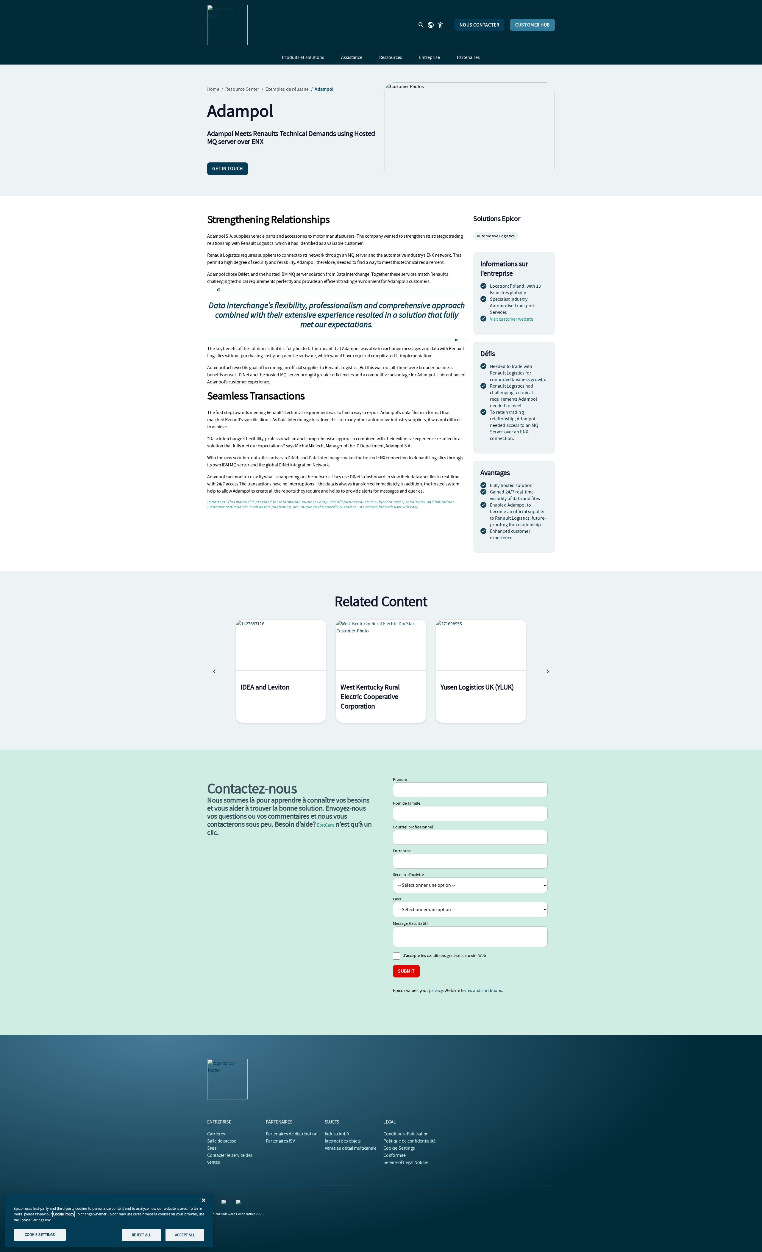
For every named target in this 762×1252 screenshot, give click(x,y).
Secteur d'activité (408, 874)
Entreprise (402, 850)
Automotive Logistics (496, 236)
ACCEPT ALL (184, 1234)
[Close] (203, 1200)
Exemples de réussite (287, 89)
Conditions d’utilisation (406, 1134)
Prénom (400, 779)
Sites (212, 1148)
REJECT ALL (141, 1234)
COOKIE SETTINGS (40, 1234)
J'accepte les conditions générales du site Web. (445, 955)
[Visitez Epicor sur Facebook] (225, 1203)
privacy (435, 991)
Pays (397, 899)
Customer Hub (532, 25)
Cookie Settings (399, 1148)
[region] (109, 1220)
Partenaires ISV (280, 1141)
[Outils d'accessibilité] (440, 25)
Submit (406, 971)
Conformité (394, 1155)
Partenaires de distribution (292, 1134)
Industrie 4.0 (337, 1134)
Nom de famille (406, 803)
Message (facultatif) (410, 923)
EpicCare (325, 825)
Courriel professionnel (413, 827)
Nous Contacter (479, 25)
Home (213, 89)
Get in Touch (227, 169)
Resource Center (242, 89)
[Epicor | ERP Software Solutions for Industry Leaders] (227, 25)
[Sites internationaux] (430, 25)
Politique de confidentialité (409, 1141)
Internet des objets (343, 1141)
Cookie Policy (63, 1214)
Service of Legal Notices (406, 1162)
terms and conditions (481, 991)
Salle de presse (221, 1141)
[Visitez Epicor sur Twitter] (239, 1203)
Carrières (216, 1134)
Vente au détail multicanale (351, 1148)
